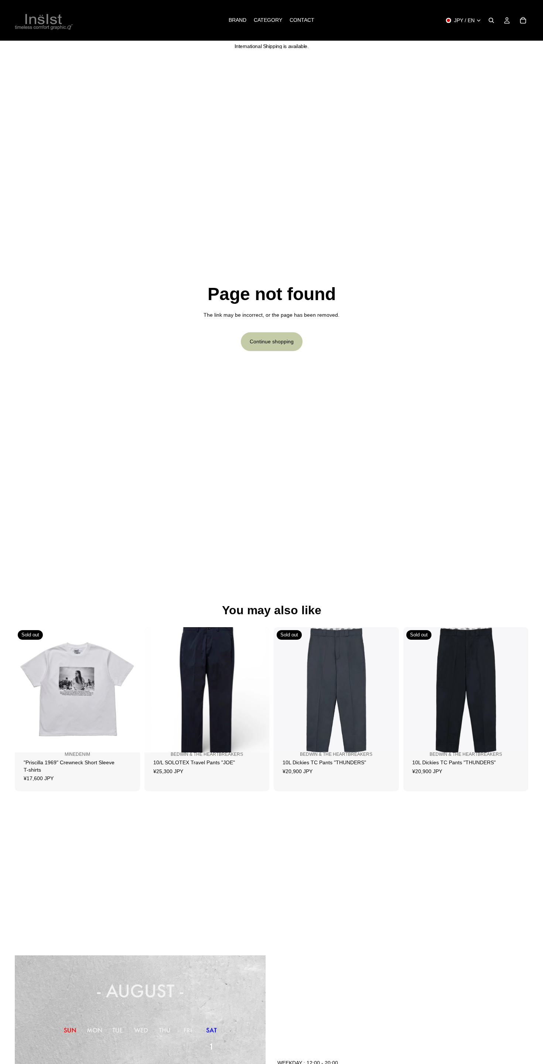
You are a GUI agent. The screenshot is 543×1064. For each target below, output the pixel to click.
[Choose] (257, 745)
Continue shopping (272, 341)
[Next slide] (129, 690)
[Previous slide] (26, 690)
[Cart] (523, 20)
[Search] (491, 20)
